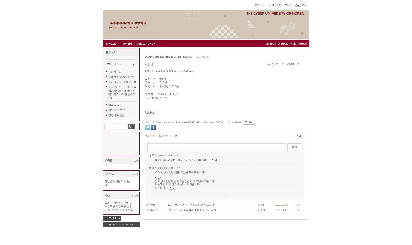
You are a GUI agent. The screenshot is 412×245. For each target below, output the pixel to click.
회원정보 (283, 43)
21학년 (109, 202)
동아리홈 (260, 4)
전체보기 (111, 52)
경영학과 (119, 202)
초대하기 (271, 43)
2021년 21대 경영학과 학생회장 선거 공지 (192, 210)
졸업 (116, 210)
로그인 (305, 4)
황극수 (153, 155)
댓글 (148, 135)
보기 (135, 160)
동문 (110, 210)
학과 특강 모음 (116, 110)
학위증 (129, 210)
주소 (122, 210)
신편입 (128, 202)
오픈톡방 (110, 206)
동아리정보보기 (298, 43)
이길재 (149, 64)
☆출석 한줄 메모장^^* (121, 76)
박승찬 (153, 168)
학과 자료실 (115, 105)
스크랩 (173, 135)
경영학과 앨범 (116, 115)
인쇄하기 (163, 135)
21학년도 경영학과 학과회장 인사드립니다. (192, 204)
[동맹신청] (112, 218)
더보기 (134, 174)
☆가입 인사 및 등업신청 (122, 81)
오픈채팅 (121, 206)
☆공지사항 (114, 71)
